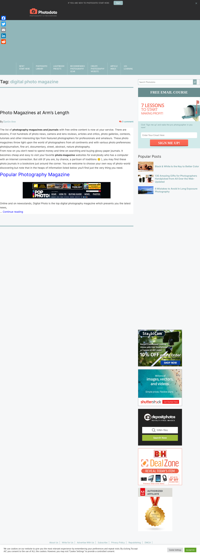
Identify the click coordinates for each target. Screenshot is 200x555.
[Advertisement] (100, 40)
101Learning (128, 67)
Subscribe (102, 542)
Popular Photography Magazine (35, 174)
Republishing (135, 542)
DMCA (148, 542)
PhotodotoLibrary (41, 67)
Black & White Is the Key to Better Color (177, 166)
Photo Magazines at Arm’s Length (34, 112)
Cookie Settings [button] (175, 550)
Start (118, 3)
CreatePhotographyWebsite (97, 69)
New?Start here (24, 67)
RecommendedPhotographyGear (77, 69)
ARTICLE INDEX (114, 67)
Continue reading (13, 211)
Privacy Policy (118, 542)
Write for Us (67, 542)
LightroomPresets (58, 67)
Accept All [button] (190, 550)
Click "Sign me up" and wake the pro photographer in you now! (167, 126)
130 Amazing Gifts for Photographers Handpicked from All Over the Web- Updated (176, 178)
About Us (53, 542)
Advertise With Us (85, 542)
